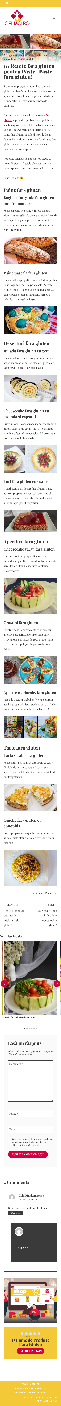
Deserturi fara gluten (26, 343)
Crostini (11, 622)
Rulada (10, 350)
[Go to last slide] (4, 983)
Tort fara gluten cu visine (26, 481)
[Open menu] (54, 17)
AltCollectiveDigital (47, 1401)
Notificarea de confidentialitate (30, 1388)
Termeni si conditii (31, 1384)
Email (13, 1129)
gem (45, 350)
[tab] (24, 1028)
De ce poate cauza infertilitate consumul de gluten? (46, 915)
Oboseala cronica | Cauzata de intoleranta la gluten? (14, 915)
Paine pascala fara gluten (25, 273)
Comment (16, 1064)
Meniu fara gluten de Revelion (19, 1017)
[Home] (5, 54)
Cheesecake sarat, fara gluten (29, 549)
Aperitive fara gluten (26, 541)
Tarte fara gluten (22, 747)
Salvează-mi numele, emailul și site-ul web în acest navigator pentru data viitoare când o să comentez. (31, 1142)
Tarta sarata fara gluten (24, 755)
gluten (30, 350)
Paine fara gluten (22, 190)
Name (13, 1113)
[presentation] (29, 978)
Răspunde (15, 1213)
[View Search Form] (6, 3)
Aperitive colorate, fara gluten (30, 692)
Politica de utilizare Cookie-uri (30, 1392)
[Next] (57, 983)
